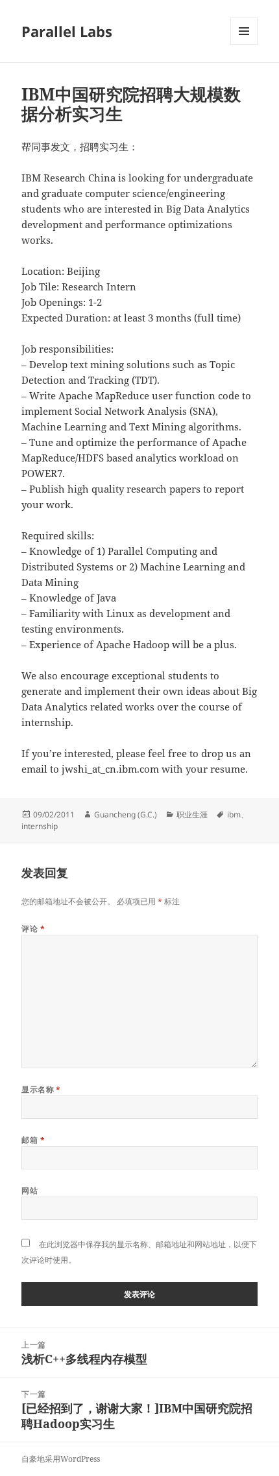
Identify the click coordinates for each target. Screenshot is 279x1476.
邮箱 (33, 1139)
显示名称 (41, 1089)
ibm (234, 814)
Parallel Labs (66, 31)
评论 (33, 928)
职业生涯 (192, 814)
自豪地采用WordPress (60, 1458)
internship (39, 826)
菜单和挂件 (244, 44)
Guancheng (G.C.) (125, 814)
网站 (29, 1190)
